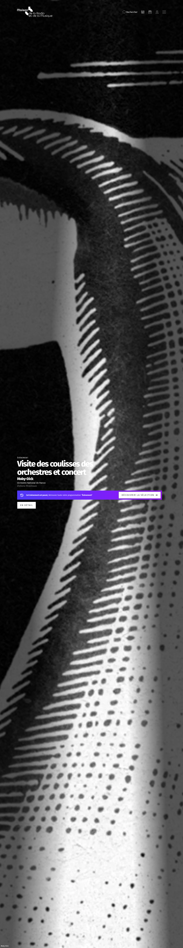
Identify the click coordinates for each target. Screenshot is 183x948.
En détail (26, 505)
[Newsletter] (150, 12)
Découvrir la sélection (138, 495)
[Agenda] (143, 12)
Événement (22, 458)
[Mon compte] (157, 12)
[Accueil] (34, 12)
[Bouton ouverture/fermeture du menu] (164, 12)
